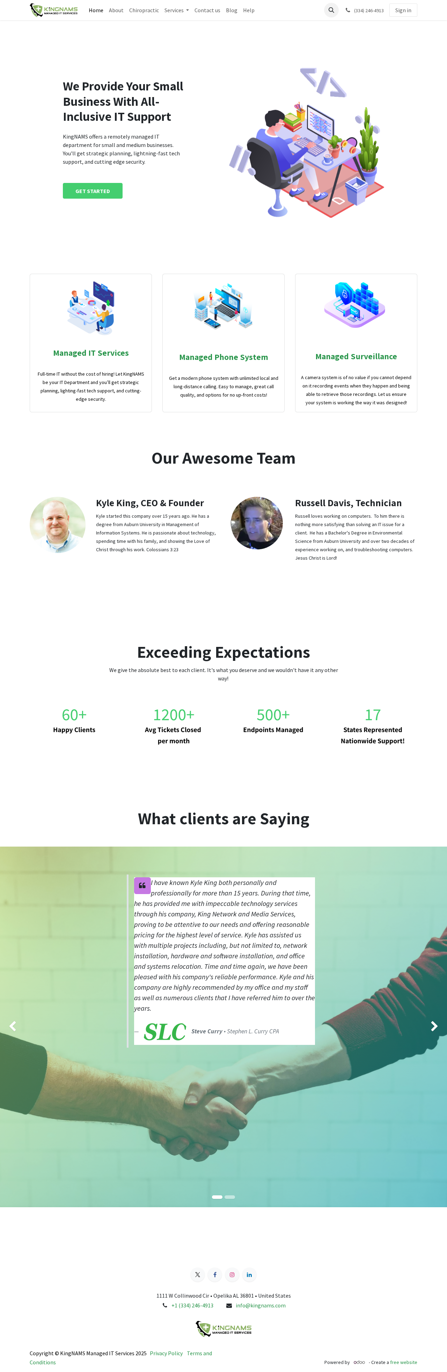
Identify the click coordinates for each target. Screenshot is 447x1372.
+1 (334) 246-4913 (192, 1305)
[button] (331, 10)
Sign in (403, 10)
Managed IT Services (91, 352)
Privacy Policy (166, 1353)
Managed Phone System (223, 356)
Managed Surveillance (356, 356)
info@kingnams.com (261, 1305)
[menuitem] (96, 10)
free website (403, 1362)
